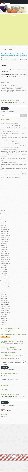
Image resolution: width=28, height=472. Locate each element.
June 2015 (3, 269)
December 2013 (4, 306)
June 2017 (3, 221)
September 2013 (4, 312)
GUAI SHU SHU (4, 88)
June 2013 (3, 318)
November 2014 (4, 284)
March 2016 (3, 251)
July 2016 (3, 243)
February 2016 (4, 253)
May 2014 (3, 296)
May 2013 (3, 320)
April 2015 (3, 274)
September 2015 (4, 263)
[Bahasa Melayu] (4, 409)
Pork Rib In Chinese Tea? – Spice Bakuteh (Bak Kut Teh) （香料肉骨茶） (14, 55)
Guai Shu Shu (15, 7)
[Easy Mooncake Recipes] (14, 355)
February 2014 (4, 302)
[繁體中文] (2, 409)
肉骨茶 (11, 91)
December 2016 (4, 233)
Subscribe (4, 108)
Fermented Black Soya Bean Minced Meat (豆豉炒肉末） (14, 172)
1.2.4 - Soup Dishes (5, 87)
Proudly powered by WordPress (9, 455)
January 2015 (4, 280)
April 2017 (3, 225)
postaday (13, 90)
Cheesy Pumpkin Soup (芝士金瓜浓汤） (10, 149)
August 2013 (3, 314)
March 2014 (3, 300)
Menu (14, 15)
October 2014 (4, 286)
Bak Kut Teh (16, 87)
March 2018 (3, 215)
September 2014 (4, 288)
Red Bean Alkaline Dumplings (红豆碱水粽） (11, 177)
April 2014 (3, 298)
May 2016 (3, 247)
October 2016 (4, 237)
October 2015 (4, 261)
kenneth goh (18, 88)
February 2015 (4, 278)
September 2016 (4, 239)
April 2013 (3, 322)
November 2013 (4, 308)
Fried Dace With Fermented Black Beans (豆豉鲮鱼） (13, 145)
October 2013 (4, 310)
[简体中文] (1, 409)
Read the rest (5, 82)
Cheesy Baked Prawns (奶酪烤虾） (9, 162)
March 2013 (3, 324)
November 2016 (4, 235)
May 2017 (3, 223)
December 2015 (4, 257)
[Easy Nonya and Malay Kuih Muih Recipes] (14, 343)
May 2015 (3, 271)
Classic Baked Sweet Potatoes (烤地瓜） (10, 147)
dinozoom (14, 457)
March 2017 (3, 227)
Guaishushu (11, 88)
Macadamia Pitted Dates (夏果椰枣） (9, 141)
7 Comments (24, 59)
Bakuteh (22, 87)
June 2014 (3, 294)
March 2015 (3, 276)
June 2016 (3, 245)
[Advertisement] (14, 31)
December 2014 (4, 282)
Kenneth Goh (13, 59)
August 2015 (3, 265)
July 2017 (3, 219)
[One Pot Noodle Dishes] (14, 349)
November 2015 (4, 259)
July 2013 (3, 316)
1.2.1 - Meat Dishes (12, 85)
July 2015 (3, 267)
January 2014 (4, 304)
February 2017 (4, 229)
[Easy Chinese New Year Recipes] (14, 331)
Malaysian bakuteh (5, 90)
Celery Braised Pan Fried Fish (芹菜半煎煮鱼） (11, 125)
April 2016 (3, 249)
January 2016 (4, 255)
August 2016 (3, 241)
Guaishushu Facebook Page (10, 379)
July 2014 (3, 292)
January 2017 (4, 231)
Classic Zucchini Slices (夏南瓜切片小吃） (10, 131)
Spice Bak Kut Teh (5, 91)
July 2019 (3, 213)
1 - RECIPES (4, 85)
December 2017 (4, 217)
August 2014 (3, 290)
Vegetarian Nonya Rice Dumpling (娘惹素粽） (11, 143)
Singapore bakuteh (20, 90)
